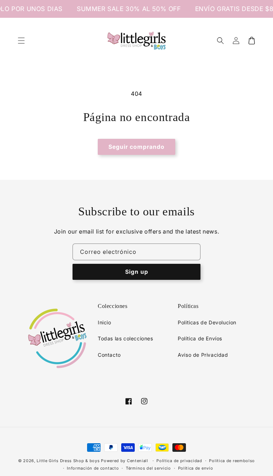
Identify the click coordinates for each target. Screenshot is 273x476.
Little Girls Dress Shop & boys (68, 460)
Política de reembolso (232, 460)
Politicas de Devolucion (207, 322)
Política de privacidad (179, 460)
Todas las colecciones (125, 338)
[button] (21, 40)
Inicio (104, 322)
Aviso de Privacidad (203, 355)
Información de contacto (93, 468)
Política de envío (195, 468)
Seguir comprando (136, 146)
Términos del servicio (148, 468)
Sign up (136, 271)
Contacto (109, 355)
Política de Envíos (200, 338)
